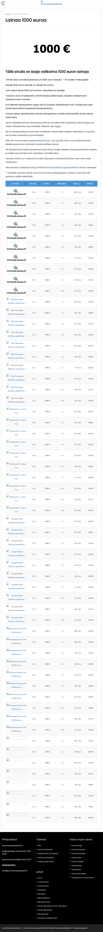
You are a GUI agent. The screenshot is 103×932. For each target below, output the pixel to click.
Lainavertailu (43, 914)
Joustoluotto (43, 882)
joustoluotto (73, 167)
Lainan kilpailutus (45, 910)
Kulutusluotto (43, 886)
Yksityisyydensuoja (46, 861)
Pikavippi (41, 894)
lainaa (40, 140)
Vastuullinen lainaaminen (83, 877)
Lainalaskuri (77, 865)
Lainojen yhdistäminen (47, 918)
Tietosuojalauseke (46, 857)
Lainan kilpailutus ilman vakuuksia (52, 906)
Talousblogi (77, 845)
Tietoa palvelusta (45, 849)
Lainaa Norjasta (78, 849)
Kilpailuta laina (44, 902)
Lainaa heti (76, 857)
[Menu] (3, 3)
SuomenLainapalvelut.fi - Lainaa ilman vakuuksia (22, 928)
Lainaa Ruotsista (79, 853)
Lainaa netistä (78, 861)
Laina (40, 878)
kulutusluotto (57, 167)
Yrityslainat (76, 869)
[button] (25, 183)
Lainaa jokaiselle (79, 873)
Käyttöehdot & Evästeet (48, 853)
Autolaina (42, 890)
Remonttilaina (44, 898)
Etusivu (8, 14)
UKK (39, 845)
